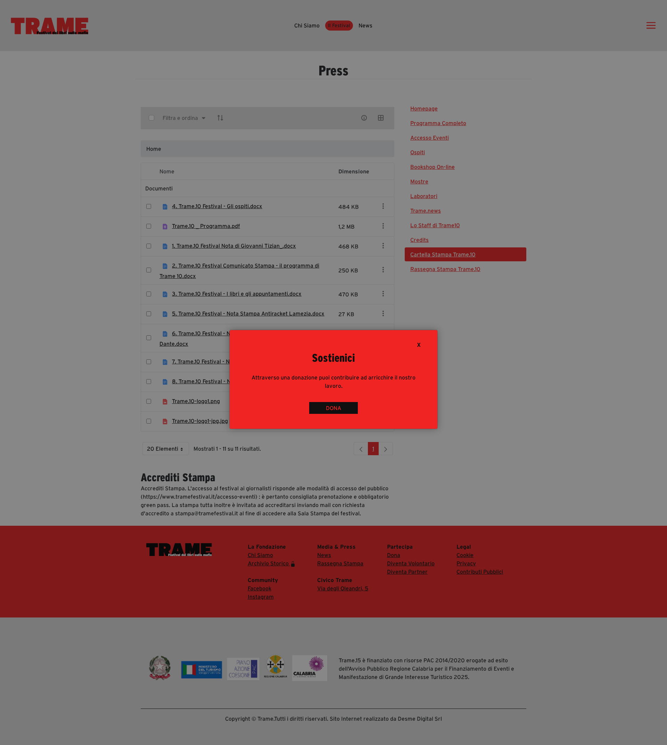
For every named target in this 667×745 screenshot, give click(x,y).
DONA (333, 408)
